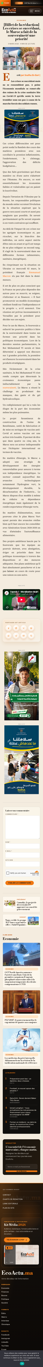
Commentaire (11, 814)
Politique (5, 1299)
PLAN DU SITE (8, 1208)
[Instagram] (16, 628)
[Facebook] (8, 628)
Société (4, 1303)
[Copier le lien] (31, 636)
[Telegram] (16, 636)
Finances (5, 1292)
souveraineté (9, 387)
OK (22, 1363)
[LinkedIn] (31, 628)
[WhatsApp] (8, 636)
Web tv (4, 1317)
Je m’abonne (21, 1171)
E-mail (8, 851)
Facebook (5, 1335)
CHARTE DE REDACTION (13, 1199)
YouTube (5, 1346)
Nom (7, 842)
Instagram (5, 1338)
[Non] (40, 1358)
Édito (3, 1313)
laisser (10, 571)
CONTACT (7, 1195)
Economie (21, 20)
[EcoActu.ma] (8, 10)
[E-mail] (24, 636)
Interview (5, 1321)
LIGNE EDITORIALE (10, 1204)
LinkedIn (4, 1342)
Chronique (5, 1324)
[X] (24, 628)
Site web (9, 860)
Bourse (4, 1295)
